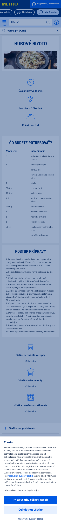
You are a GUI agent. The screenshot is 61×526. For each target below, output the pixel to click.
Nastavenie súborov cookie (30, 519)
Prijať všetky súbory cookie (30, 500)
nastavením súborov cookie (20, 476)
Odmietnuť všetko (31, 509)
